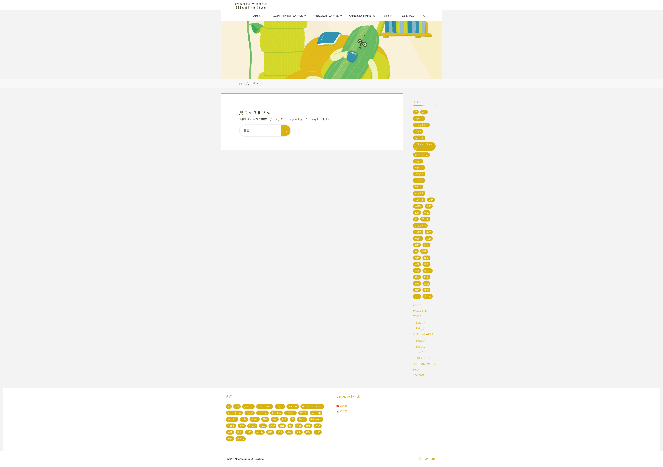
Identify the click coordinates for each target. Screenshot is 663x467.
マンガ (418, 187)
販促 (426, 277)
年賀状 (418, 238)
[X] (426, 458)
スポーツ (419, 137)
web (424, 112)
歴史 (426, 257)
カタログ (419, 118)
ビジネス (419, 174)
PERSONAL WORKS (423, 334)
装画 (417, 277)
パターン (419, 167)
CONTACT (418, 375)
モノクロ (419, 199)
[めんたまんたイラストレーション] (250, 5)
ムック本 (419, 193)
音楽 (417, 296)
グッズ (418, 131)
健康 (428, 206)
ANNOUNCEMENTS (424, 364)
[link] (425, 15)
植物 (417, 257)
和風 (426, 212)
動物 (417, 212)
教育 (426, 245)
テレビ (418, 161)
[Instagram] (420, 458)
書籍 (424, 251)
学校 (428, 232)
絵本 (426, 264)
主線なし (420, 328)
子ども (425, 219)
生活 (417, 264)
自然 (417, 270)
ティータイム (421, 154)
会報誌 (418, 206)
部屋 (417, 283)
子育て (418, 232)
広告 (428, 238)
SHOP (416, 369)
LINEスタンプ (422, 358)
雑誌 (417, 290)
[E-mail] (433, 458)
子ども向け (420, 225)
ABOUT (417, 305)
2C (416, 112)
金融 (426, 283)
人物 (431, 199)
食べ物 (427, 296)
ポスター (419, 180)
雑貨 (426, 290)
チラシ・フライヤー (424, 146)
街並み (427, 270)
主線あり (420, 322)
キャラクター (421, 125)
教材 (417, 245)
